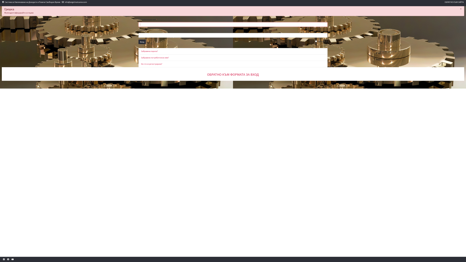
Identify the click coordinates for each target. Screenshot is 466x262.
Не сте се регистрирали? (151, 64)
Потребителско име (147, 19)
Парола (142, 30)
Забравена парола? (149, 51)
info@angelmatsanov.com (76, 2)
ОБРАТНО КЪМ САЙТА (454, 2)
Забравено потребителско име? (155, 57)
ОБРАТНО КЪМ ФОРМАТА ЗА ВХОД (233, 74)
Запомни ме (322, 41)
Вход (142, 42)
